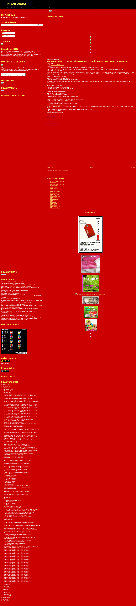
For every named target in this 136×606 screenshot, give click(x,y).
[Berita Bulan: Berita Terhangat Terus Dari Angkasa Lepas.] (2, 44)
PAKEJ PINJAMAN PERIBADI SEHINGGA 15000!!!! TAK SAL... (19, 512)
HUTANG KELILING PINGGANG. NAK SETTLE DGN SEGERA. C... (20, 435)
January (6, 595)
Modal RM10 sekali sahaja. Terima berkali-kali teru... (17, 444)
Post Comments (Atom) (61, 170)
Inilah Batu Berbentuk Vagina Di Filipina (11, 53)
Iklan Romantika (55, 191)
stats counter (5, 363)
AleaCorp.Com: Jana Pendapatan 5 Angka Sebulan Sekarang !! (18, 285)
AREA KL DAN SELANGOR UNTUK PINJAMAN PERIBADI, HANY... (21, 448)
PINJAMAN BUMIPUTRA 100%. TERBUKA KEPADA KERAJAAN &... (21, 395)
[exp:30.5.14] (90, 37)
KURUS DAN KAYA (9, 538)
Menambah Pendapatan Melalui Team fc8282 (13, 294)
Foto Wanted (54, 185)
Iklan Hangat (54, 199)
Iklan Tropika (54, 188)
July (5, 586)
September (7, 583)
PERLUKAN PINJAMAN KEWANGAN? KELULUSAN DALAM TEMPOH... (22, 525)
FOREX (6, 518)
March (6, 592)
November (7, 391)
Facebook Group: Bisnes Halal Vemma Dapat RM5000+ (16, 314)
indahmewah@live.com (57, 65)
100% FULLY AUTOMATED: (11, 544)
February (6, 594)
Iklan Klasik (53, 205)
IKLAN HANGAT (16, 4)
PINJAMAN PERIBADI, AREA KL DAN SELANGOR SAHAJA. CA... (20, 434)
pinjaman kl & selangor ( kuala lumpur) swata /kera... (17, 547)
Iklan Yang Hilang (55, 208)
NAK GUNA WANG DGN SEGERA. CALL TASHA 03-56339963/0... (20, 528)
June (5, 587)
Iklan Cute (53, 202)
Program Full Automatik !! (10, 442)
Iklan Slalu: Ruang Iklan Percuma (10, 293)
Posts (5, 33)
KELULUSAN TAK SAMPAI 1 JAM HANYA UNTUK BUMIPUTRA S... (21, 530)
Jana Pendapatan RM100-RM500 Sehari (14, 521)
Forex (5, 496)
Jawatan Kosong (8, 497)
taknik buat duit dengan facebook (12, 506)
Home (91, 167)
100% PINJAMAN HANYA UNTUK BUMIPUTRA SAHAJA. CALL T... (21, 450)
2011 (4, 597)
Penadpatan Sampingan (10, 475)
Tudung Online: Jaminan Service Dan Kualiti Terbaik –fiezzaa (17, 303)
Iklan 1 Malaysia (55, 196)
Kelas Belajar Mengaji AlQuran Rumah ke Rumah (16, 463)
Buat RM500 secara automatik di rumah (14, 420)
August (6, 584)
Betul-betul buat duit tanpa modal (12, 500)
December (7, 389)
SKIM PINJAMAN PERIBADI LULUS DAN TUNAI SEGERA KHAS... (20, 403)
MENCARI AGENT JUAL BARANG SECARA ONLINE (17, 485)
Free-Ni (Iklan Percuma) (57, 181)
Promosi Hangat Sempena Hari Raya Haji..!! (15, 515)
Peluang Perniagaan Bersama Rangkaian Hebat (16, 494)
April (5, 591)
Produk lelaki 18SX (9, 482)
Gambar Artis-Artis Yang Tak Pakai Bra (11, 57)
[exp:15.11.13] (2, 274)
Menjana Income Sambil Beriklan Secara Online (16, 527)
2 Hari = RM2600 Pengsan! (11, 488)
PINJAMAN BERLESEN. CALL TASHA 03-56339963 (17, 531)
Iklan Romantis (54, 194)
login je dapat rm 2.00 (9, 535)
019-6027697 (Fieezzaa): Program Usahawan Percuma (16, 304)
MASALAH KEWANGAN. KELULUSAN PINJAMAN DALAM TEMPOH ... (22, 429)
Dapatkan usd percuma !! (10, 414)
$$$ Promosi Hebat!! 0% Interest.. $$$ (13, 454)
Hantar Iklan (53, 193)
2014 (4, 384)
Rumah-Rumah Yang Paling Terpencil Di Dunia (13, 54)
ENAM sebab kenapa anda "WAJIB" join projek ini (16, 472)
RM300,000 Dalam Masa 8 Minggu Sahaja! (15, 541)
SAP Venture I (7, 498)
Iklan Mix (53, 200)
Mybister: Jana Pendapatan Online (10, 298)
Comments (7, 35)
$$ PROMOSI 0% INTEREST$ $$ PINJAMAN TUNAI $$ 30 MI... (20, 537)
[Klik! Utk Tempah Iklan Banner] (40, 11)
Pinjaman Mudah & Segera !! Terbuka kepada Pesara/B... (18, 398)
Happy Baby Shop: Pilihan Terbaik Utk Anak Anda (14, 290)
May (5, 589)
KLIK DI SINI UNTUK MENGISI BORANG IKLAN (14, 17)
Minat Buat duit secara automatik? (12, 507)
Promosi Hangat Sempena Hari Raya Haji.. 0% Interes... (18, 516)
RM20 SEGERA (8, 519)
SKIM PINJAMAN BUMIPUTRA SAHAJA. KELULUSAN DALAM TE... (21, 428)
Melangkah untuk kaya (9, 476)
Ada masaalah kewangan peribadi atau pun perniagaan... (18, 532)
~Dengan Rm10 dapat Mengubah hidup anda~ (16, 465)
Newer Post (50, 167)
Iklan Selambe (54, 190)
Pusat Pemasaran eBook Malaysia (10, 291)
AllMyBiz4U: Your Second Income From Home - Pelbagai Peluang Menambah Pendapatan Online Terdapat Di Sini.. (19, 319)
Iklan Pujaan (54, 203)
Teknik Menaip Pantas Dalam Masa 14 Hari (13, 283)
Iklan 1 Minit (53, 187)
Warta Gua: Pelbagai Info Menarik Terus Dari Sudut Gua (16, 286)
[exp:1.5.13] (2, 90)
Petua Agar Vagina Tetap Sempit (10, 51)
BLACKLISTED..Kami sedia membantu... (14, 417)
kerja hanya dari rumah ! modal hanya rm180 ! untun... (17, 394)
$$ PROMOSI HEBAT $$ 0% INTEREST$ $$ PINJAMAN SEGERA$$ (21, 401)
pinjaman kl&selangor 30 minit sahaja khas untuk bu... (17, 408)
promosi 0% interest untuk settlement (13, 426)
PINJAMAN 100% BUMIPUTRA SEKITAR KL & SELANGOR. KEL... (20, 510)
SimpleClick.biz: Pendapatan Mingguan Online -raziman (16, 315)
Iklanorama (53, 197)
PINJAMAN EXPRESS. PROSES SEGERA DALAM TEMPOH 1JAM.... (21, 509)
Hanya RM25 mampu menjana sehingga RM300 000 (17, 460)
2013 (4, 386)
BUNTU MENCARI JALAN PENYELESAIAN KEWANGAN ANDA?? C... (21, 436)
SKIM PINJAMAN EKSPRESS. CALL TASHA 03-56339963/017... (20, 447)
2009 (4, 600)
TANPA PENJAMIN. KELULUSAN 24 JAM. (14, 438)
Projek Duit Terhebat (9, 473)
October (6, 392)
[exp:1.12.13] (38, 11)
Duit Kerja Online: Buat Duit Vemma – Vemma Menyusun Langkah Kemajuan (22, 317)
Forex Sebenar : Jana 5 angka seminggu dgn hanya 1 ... (18, 491)
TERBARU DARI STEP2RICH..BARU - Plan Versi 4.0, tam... (19, 419)
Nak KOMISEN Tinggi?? (10, 479)
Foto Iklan (53, 182)
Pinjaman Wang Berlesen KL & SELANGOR (15, 411)
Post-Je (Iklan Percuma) (57, 184)
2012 (4, 387)
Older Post (132, 167)
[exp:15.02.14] (90, 40)
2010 (4, 599)
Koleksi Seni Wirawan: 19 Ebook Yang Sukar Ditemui (15, 282)
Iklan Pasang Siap (55, 206)
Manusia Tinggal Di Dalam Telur (9, 55)
